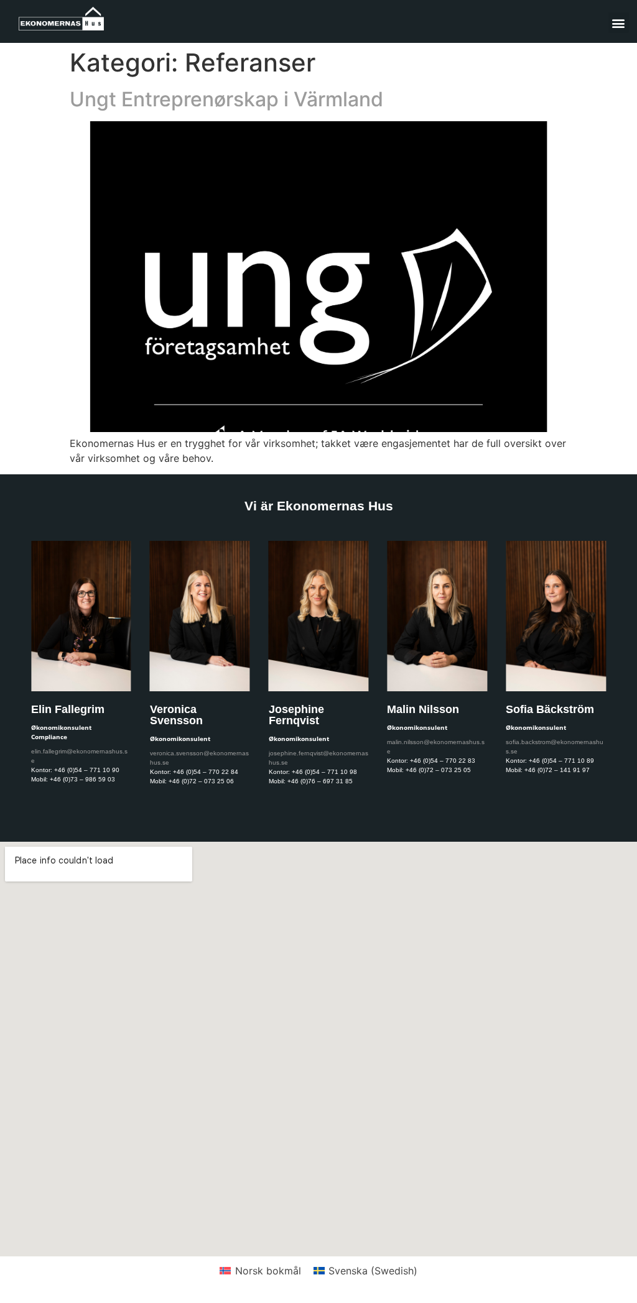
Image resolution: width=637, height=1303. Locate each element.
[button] (618, 22)
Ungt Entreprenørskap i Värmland (226, 99)
